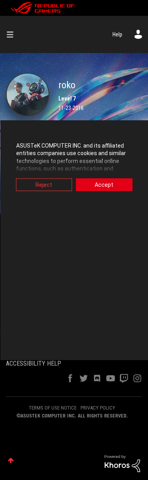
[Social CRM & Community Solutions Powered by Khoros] (122, 463)
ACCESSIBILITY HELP (33, 363)
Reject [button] (44, 184)
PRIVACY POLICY (98, 408)
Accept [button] (104, 184)
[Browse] (13, 34)
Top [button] (11, 460)
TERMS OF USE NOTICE (53, 408)
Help (117, 34)
